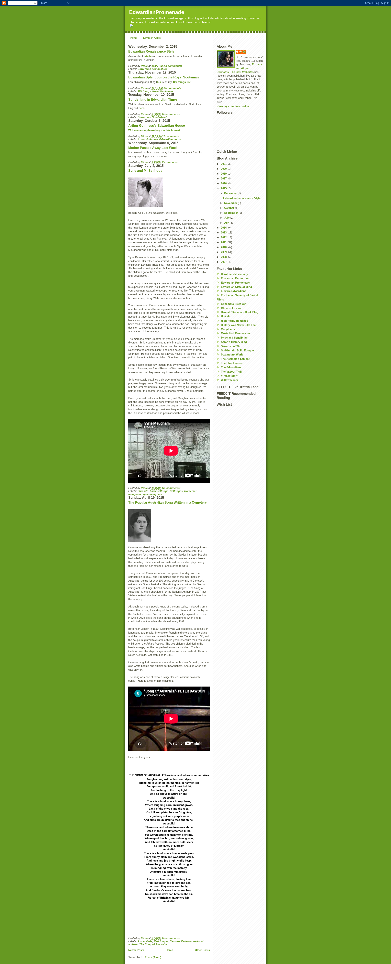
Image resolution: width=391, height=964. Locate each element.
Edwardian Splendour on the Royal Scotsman (163, 77)
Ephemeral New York (234, 303)
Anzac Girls (145, 941)
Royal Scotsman (162, 91)
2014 (224, 227)
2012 (224, 237)
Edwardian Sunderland (152, 117)
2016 (224, 183)
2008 (224, 257)
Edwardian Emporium (235, 278)
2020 (224, 168)
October (229, 207)
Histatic (225, 316)
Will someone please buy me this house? (154, 130)
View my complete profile (233, 106)
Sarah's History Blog (234, 341)
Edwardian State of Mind (236, 286)
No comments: (173, 65)
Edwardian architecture (152, 68)
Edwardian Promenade (235, 282)
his (159, 82)
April (227, 222)
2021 (224, 163)
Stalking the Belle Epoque (237, 350)
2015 (224, 188)
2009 (224, 252)
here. (142, 108)
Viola (243, 51)
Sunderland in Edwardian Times (153, 99)
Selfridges (176, 491)
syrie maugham (152, 494)
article (147, 56)
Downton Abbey (152, 37)
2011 (224, 242)
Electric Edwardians (233, 291)
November (231, 203)
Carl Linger (161, 941)
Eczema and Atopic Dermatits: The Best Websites (239, 68)
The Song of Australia (153, 944)
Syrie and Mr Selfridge (145, 170)
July (227, 217)
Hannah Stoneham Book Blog (239, 312)
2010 (224, 247)
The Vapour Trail (231, 371)
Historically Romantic (234, 320)
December (231, 193)
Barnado (143, 491)
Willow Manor (229, 380)
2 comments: (171, 136)
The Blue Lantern (232, 363)
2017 (224, 178)
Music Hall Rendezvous (235, 333)
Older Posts (202, 950)
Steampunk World (232, 354)
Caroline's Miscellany (234, 274)
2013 (224, 232)
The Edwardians (231, 367)
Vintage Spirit (229, 375)
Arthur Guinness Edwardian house (159, 139)
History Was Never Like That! (239, 325)
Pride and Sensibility (234, 337)
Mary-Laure (228, 329)
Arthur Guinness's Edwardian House (156, 125)
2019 (224, 173)
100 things (144, 91)
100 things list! (182, 82)
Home (133, 37)
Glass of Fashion (231, 308)
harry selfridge (159, 491)
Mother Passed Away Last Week (153, 148)
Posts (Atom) (153, 957)
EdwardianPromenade (156, 12)
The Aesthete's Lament (235, 358)
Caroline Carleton (181, 941)
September (231, 212)
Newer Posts (136, 950)
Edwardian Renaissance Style (151, 51)
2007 (224, 261)
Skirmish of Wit (231, 346)
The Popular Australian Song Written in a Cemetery (167, 502)
